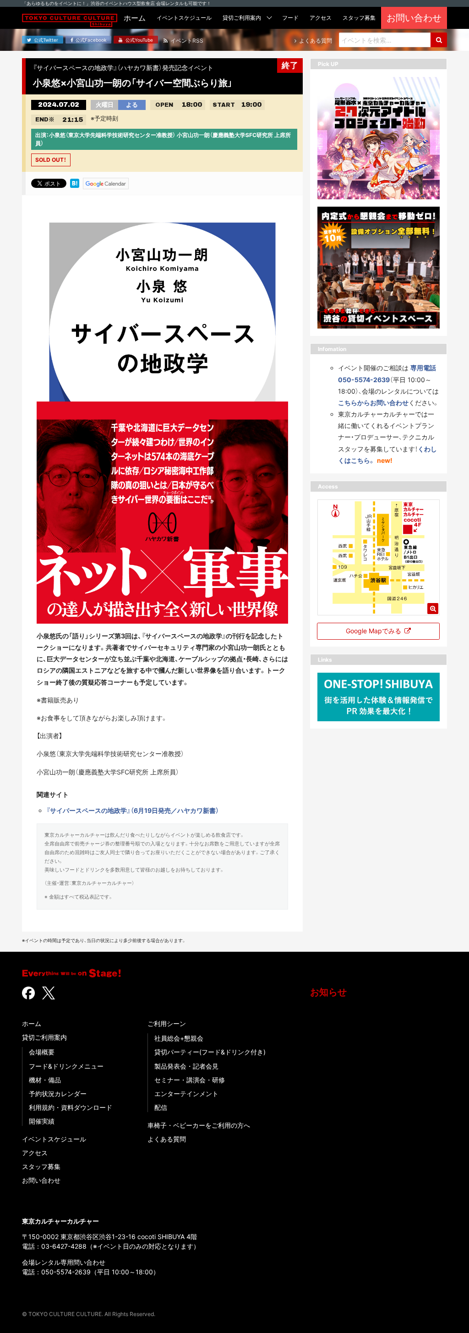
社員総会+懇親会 (178, 1038)
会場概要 (42, 1052)
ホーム (31, 1023)
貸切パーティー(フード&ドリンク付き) (210, 1052)
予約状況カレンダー (58, 1093)
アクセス (35, 1153)
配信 (160, 1107)
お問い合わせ (41, 1180)
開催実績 (42, 1121)
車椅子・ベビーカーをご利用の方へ (198, 1125)
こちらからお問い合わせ (373, 402)
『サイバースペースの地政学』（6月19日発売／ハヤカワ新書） (132, 810)
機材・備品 (45, 1080)
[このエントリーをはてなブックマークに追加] (74, 182)
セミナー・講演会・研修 (189, 1080)
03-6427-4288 (64, 1246)
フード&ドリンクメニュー (66, 1066)
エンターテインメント (186, 1093)
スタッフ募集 (41, 1166)
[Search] (439, 40)
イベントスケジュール (54, 1139)
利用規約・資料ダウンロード (70, 1107)
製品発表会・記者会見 (186, 1066)
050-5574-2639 (66, 1272)
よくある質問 (166, 1139)
